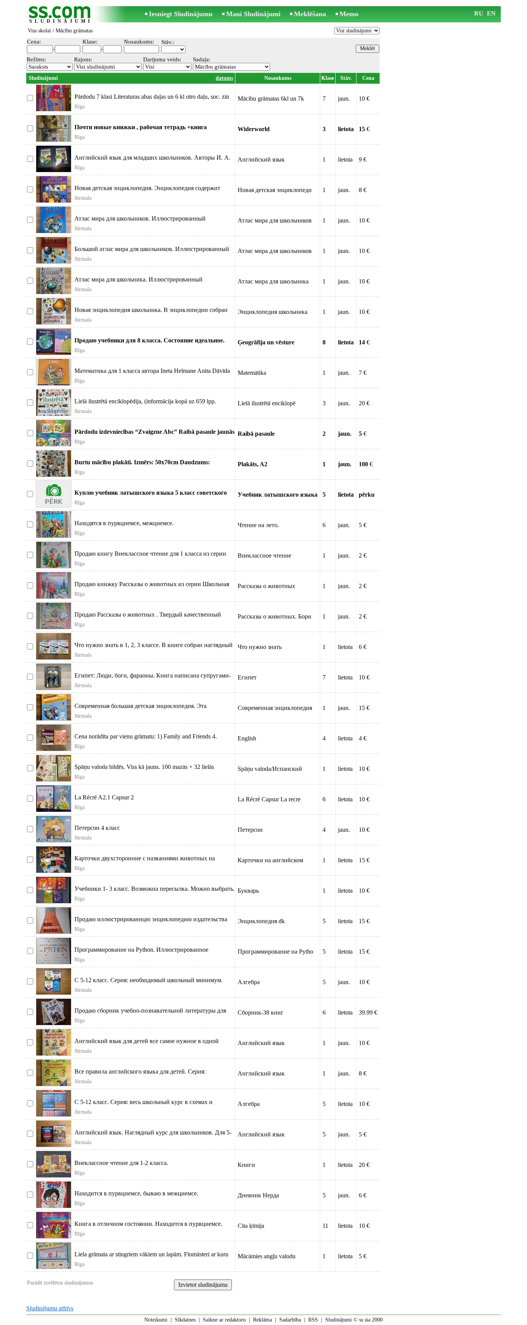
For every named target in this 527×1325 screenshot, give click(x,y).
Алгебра (249, 982)
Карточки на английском (270, 860)
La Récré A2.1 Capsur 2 (104, 797)
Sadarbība (290, 1320)
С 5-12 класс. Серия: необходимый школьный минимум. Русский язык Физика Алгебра (148, 983)
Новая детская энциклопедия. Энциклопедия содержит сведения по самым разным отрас (147, 191)
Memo (349, 14)
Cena (368, 78)
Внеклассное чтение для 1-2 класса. (121, 1163)
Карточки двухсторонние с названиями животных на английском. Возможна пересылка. (144, 861)
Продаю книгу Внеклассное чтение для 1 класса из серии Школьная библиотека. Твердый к (150, 557)
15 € (364, 708)
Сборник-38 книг (261, 1012)
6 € (363, 647)
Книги (246, 1164)
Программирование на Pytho (275, 951)
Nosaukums (277, 78)
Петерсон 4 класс (97, 827)
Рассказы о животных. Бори (274, 616)
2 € (363, 555)
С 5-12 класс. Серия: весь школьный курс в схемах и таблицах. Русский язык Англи (143, 1105)
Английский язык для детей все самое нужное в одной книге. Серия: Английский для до (146, 1044)
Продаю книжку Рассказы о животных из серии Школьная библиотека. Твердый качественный (151, 587)
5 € (363, 525)
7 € (363, 372)
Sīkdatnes (185, 1320)
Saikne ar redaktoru (224, 1320)
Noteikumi (155, 1320)
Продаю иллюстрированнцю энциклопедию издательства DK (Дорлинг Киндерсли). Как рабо (150, 922)
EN (491, 13)
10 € (364, 98)
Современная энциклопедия (275, 708)
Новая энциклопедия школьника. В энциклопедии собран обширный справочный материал (151, 313)
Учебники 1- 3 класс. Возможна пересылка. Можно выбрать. (154, 888)
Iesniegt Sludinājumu (181, 14)
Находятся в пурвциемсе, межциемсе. (124, 523)
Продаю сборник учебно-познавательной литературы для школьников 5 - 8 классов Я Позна (150, 1014)
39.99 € (368, 1012)
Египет (247, 677)
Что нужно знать (260, 647)
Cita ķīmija (251, 1225)
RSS (313, 1320)
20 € (364, 403)
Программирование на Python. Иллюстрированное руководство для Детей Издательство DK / (141, 953)
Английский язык (261, 159)
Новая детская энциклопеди (275, 190)
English (247, 738)
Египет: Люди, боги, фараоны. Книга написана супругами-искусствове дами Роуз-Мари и (152, 679)
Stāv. (346, 78)
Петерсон (250, 829)
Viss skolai (39, 31)
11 (325, 1225)
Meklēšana (310, 14)
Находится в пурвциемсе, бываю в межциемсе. (136, 1193)
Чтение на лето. (258, 525)
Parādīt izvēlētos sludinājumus (60, 1283)
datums (224, 78)
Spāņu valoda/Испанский (270, 768)
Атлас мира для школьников (275, 220)
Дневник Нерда (258, 1195)
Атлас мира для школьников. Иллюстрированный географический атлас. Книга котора (140, 222)
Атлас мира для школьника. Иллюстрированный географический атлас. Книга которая (138, 283)
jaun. (344, 98)
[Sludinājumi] (61, 15)
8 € (363, 190)
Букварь (248, 890)
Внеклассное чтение (264, 555)
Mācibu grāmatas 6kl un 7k (271, 98)
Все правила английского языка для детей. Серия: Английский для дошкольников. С (140, 1075)
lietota (345, 159)
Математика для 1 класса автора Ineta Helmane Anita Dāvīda (152, 370)
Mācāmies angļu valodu (267, 1256)
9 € (363, 159)
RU (478, 13)
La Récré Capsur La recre (269, 799)
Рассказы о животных (266, 586)
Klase (327, 78)
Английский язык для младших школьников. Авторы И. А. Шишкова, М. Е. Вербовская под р (152, 161)
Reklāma (262, 1320)
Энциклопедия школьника (272, 311)
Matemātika (252, 372)
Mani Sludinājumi (253, 14)
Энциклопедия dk (261, 921)
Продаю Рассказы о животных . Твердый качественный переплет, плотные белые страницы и (147, 618)
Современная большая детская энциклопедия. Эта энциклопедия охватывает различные (140, 709)
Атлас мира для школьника (273, 281)
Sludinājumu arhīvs (49, 1308)
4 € (363, 738)
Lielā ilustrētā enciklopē (267, 403)
